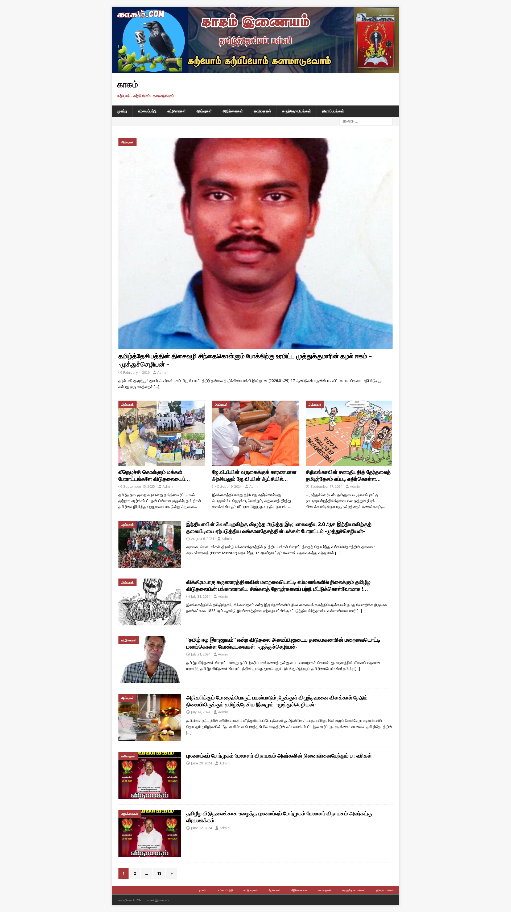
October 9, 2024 (229, 486)
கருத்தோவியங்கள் (296, 110)
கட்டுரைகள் (176, 110)
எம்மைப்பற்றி (147, 110)
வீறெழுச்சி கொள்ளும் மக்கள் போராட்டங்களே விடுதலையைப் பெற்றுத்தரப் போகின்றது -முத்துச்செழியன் (151, 482)
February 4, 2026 (136, 372)
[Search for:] (366, 121)
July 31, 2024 (200, 596)
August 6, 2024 (202, 538)
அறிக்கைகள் (232, 110)
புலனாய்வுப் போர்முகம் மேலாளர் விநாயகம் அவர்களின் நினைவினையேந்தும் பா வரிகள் (279, 755)
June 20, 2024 (201, 763)
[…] (156, 386)
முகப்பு (122, 110)
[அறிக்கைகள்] (149, 833)
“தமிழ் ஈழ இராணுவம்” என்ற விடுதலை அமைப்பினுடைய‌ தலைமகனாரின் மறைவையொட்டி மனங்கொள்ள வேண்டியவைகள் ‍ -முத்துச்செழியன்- (283, 643)
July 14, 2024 (200, 712)
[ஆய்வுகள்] (149, 544)
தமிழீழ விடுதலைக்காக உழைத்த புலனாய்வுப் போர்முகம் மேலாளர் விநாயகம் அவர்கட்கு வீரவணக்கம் (279, 817)
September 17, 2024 (326, 486)
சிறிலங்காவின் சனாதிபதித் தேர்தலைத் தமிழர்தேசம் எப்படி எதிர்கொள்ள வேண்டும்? (348, 478)
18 (159, 873)
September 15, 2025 (139, 486)
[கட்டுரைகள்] (149, 659)
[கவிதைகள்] (149, 775)
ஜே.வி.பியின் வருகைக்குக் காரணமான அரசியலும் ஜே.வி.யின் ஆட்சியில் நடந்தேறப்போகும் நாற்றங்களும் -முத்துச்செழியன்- (254, 482)
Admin (162, 372)
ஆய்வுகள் (204, 110)
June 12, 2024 (201, 827)
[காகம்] (255, 70)
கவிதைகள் (262, 110)
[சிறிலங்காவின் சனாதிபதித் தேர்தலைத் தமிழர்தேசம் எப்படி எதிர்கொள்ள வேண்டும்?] (349, 433)
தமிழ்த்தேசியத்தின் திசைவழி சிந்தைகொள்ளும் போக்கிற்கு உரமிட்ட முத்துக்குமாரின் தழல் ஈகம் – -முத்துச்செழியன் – (245, 359)
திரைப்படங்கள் (333, 110)
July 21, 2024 (200, 654)
